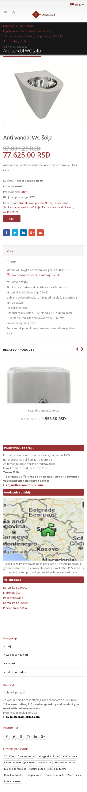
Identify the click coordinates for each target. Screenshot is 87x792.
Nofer (23, 192)
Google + (32, 232)
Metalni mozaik (37, 768)
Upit (11, 219)
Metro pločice (11, 593)
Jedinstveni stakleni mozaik (38, 762)
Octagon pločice (34, 775)
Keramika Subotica (15, 587)
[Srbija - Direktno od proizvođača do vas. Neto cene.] (43, 15)
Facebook (6, 232)
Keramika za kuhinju (16, 603)
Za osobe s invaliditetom (57, 207)
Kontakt (10, 663)
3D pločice (9, 756)
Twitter (15, 232)
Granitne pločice (26, 756)
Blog (8, 646)
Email (40, 232)
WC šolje (35, 207)
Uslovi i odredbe (16, 672)
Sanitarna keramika (16, 207)
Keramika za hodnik (65, 762)
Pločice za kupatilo (55, 775)
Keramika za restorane (15, 768)
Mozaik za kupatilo (13, 775)
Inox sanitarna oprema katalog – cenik (35, 275)
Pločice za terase (12, 781)
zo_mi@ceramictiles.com (24, 485)
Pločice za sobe (74, 775)
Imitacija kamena (12, 762)
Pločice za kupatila (15, 608)
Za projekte (10, 211)
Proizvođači (61, 203)
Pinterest (21, 736)
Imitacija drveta (69, 756)
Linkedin (35, 736)
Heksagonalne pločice (48, 756)
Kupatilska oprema (31, 203)
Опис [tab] (9, 250)
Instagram (28, 736)
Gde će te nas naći (17, 654)
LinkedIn (23, 232)
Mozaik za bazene (57, 768)
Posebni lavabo (13, 598)
